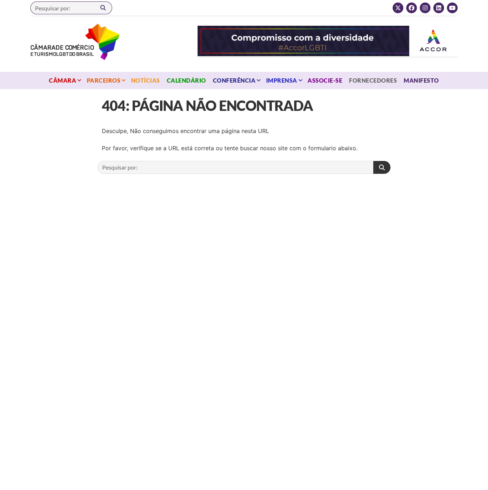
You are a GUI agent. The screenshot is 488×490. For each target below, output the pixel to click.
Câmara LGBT (75, 41)
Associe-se (325, 80)
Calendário (186, 80)
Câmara (62, 80)
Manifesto (421, 80)
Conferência (234, 80)
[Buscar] (103, 8)
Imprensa (281, 80)
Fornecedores (373, 80)
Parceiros (103, 80)
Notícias (145, 80)
